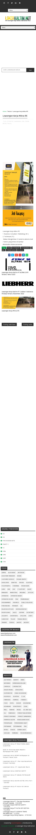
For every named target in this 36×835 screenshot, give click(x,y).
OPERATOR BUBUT (16, 596)
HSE (14, 589)
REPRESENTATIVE (21, 609)
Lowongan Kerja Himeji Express (13, 815)
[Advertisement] (18, 50)
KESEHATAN (26, 703)
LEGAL (26, 706)
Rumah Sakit (22, 729)
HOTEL (12, 703)
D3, (6, 121)
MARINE (12, 710)
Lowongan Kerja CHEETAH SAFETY (14, 771)
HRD (9, 589)
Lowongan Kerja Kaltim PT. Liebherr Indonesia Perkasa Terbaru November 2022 (17, 293)
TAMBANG (15, 733)
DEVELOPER (5, 582)
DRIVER (21, 582)
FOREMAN (16, 586)
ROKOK (13, 729)
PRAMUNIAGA (25, 599)
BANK (22, 680)
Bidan (19, 576)
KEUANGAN (7, 706)
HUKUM (18, 703)
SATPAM (21, 612)
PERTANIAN (7, 726)
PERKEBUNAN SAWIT (20, 723)
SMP (4, 558)
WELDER (26, 622)
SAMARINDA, (17, 121)
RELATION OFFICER (8, 609)
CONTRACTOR (17, 686)
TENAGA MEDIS (22, 619)
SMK (4, 555)
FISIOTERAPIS (6, 586)
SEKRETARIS (14, 616)
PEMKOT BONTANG (10, 716)
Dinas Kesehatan (20, 693)
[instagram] (4, 2)
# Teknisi (20, 250)
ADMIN (4, 572)
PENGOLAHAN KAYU (23, 720)
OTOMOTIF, (10, 121)
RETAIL (6, 729)
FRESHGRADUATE (9, 541)
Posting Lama (27, 324)
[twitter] (11, 2)
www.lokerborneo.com (8, 633)
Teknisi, (9, 123)
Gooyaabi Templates (8, 826)
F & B (23, 696)
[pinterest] (19, 2)
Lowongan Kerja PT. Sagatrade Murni (16, 767)
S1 (3, 548)
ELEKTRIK (29, 582)
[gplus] (15, 2)
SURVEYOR (5, 619)
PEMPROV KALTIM (9, 720)
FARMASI (16, 700)
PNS (17, 599)
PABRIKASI (12, 713)
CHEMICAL (7, 686)
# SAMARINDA (26, 248)
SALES (15, 612)
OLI (5, 713)
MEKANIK (23, 592)
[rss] (31, 2)
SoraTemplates (16, 823)
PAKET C (6, 544)
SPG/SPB (23, 616)
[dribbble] (27, 2)
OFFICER (30, 592)
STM (4, 562)
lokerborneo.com (18, 829)
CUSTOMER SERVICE (8, 579)
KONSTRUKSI (17, 706)
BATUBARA (7, 683)
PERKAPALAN (8, 723)
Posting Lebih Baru (9, 324)
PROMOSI (16, 602)
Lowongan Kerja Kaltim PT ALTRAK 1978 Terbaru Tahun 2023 (15, 273)
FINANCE (23, 700)
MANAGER (5, 592)
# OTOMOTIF (16, 248)
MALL (5, 710)
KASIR (29, 589)
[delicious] (19, 5)
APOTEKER (21, 572)
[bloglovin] (23, 2)
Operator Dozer (7, 599)
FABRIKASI (7, 700)
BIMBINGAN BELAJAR (19, 683)
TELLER (13, 619)
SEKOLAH (7, 733)
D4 (4, 537)
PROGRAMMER (6, 602)
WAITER (19, 622)
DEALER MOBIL (8, 690)
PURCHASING (6, 606)
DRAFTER (14, 582)
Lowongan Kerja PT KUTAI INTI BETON (16, 808)
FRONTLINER (25, 586)
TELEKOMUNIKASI (25, 733)
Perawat (15, 606)
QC (21, 606)
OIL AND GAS (27, 710)
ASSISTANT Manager (8, 576)
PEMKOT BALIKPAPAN (24, 713)
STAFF (30, 616)
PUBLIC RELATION (27, 602)
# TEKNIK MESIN (11, 250)
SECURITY (5, 616)
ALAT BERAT (11, 572)
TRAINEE (4, 622)
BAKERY (16, 680)
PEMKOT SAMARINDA (24, 716)
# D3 (8, 248)
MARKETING (13, 592)
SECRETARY (30, 612)
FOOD (6, 703)
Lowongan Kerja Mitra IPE (10, 311)
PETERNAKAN (18, 726)
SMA (4, 551)
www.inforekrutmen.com (9, 635)
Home (4, 111)
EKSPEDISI (7, 696)
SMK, (23, 121)
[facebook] (8, 2)
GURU (3, 589)
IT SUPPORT (21, 589)
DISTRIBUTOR (8, 693)
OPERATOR (5, 596)
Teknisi (9, 111)
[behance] (15, 5)
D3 (4, 534)
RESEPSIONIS (6, 612)
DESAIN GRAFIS (21, 579)
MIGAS (19, 710)
